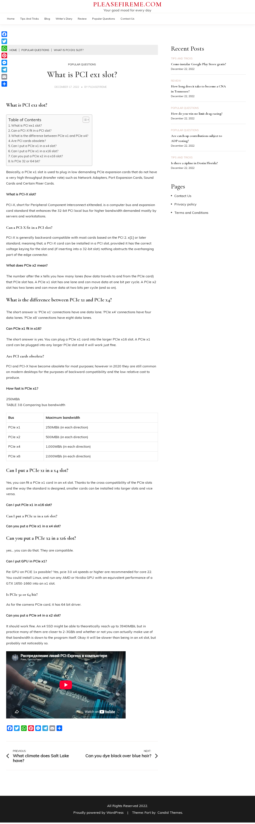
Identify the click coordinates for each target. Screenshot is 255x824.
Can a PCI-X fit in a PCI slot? (31, 130)
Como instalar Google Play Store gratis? (198, 64)
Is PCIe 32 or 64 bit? (25, 161)
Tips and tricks (29, 18)
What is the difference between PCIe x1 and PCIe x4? (49, 136)
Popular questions (103, 18)
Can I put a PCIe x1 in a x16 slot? (34, 151)
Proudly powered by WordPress (99, 812)
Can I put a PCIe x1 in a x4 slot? (34, 146)
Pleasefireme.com (127, 4)
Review (82, 18)
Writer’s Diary (64, 18)
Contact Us (127, 18)
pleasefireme (97, 87)
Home (11, 18)
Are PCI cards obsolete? (28, 141)
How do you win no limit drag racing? (197, 113)
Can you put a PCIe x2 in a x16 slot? (37, 156)
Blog (47, 18)
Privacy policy (185, 204)
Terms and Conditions (191, 212)
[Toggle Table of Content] (84, 120)
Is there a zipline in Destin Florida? (194, 163)
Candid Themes (170, 812)
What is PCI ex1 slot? (26, 125)
